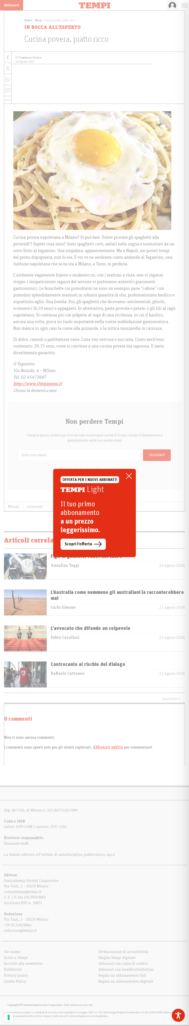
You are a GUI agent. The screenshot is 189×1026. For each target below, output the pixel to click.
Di (29, 57)
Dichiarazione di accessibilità (123, 952)
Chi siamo (12, 952)
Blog (38, 20)
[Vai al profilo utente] (172, 5)
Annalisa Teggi (65, 566)
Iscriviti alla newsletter (23, 964)
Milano (13, 507)
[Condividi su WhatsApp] (7, 79)
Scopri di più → (171, 698)
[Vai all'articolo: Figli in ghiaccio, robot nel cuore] (25, 566)
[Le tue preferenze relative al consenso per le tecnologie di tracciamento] (8, 1017)
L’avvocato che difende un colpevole (90, 628)
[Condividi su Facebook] (7, 57)
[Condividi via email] (7, 90)
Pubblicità (13, 969)
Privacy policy (16, 975)
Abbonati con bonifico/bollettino (126, 969)
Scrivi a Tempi (16, 958)
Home (28, 20)
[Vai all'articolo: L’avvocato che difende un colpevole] (25, 638)
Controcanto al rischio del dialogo (88, 664)
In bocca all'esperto (52, 27)
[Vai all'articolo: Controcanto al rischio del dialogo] (25, 674)
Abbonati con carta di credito (123, 964)
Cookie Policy (15, 981)
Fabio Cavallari (65, 638)
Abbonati (11, 5)
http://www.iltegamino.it (37, 384)
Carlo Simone (63, 607)
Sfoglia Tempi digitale (116, 958)
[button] (7, 100)
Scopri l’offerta (78, 544)
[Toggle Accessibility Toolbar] (178, 1015)
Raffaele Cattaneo (67, 674)
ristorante (35, 507)
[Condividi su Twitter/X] (7, 68)
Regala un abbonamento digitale (125, 981)
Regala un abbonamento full (122, 975)
